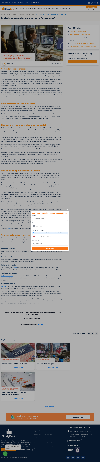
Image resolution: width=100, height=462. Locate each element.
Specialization (36, 240)
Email (33, 223)
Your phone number (38, 230)
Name (34, 215)
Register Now (50, 248)
